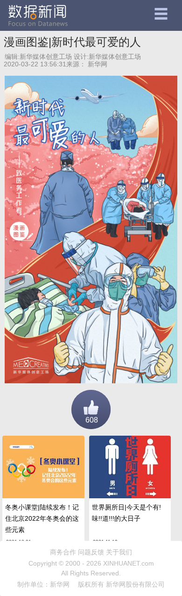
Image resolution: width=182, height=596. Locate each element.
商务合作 (63, 552)
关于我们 (119, 552)
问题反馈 (91, 552)
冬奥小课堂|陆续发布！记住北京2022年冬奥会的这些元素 (42, 518)
